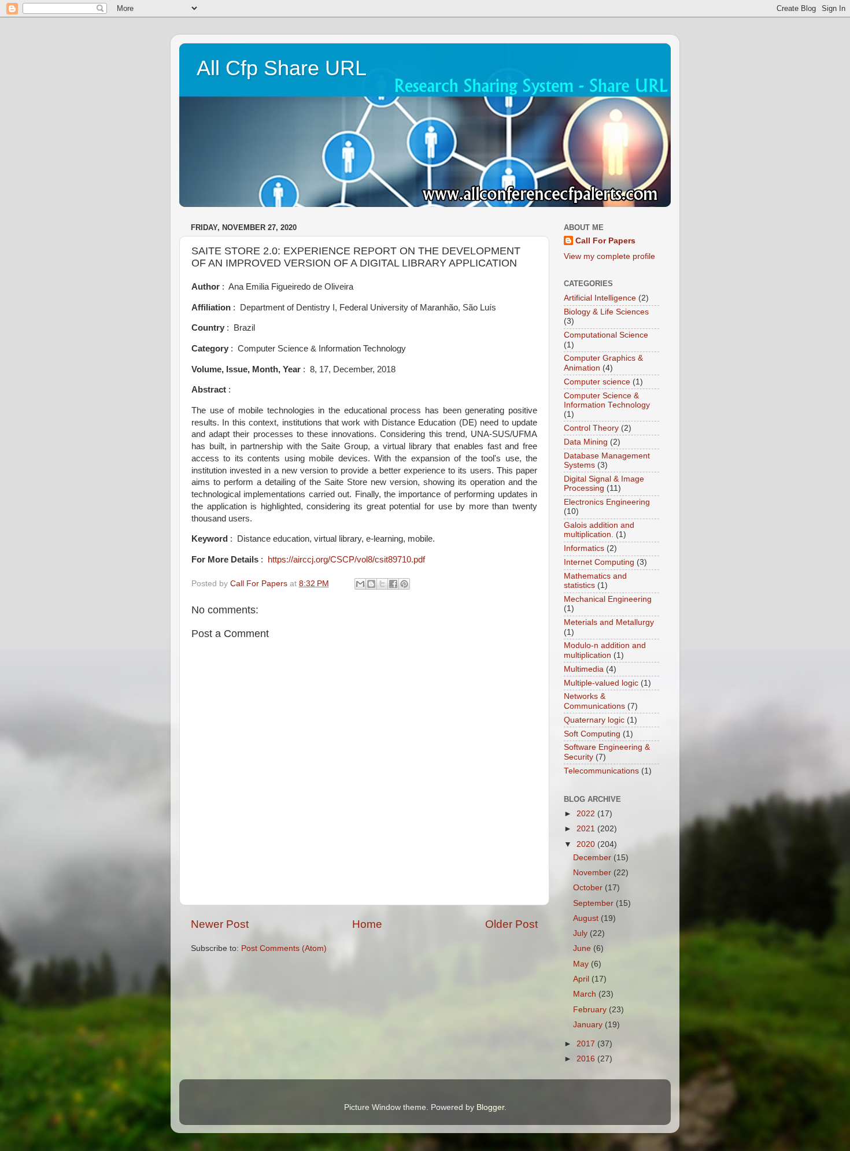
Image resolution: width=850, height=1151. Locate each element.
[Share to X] (382, 584)
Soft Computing (592, 734)
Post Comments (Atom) (284, 948)
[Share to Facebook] (393, 584)
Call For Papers (605, 240)
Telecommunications (601, 771)
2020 (586, 844)
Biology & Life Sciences (606, 312)
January (589, 1024)
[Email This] (360, 584)
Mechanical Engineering (608, 599)
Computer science (597, 382)
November (593, 872)
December (593, 857)
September (594, 903)
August (587, 918)
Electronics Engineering (607, 502)
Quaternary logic (594, 720)
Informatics (584, 548)
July (581, 933)
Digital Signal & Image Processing (604, 484)
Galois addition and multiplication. (599, 530)
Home (367, 924)
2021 (586, 828)
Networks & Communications (594, 701)
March (585, 994)
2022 (586, 813)
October (589, 887)
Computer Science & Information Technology (607, 400)
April (582, 979)
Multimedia (584, 669)
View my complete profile (609, 256)
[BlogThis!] (371, 584)
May (582, 964)
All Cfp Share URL (282, 68)
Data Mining (586, 442)
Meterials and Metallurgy (609, 622)
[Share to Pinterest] (404, 584)
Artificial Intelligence (600, 298)
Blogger (490, 1107)
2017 (586, 1043)
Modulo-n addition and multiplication (605, 650)
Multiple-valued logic (601, 683)
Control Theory (591, 428)
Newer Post (220, 924)
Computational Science (606, 335)
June (583, 948)
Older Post (511, 924)
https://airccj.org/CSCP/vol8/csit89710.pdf (346, 559)
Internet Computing (599, 562)
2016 (586, 1058)
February (591, 1009)
